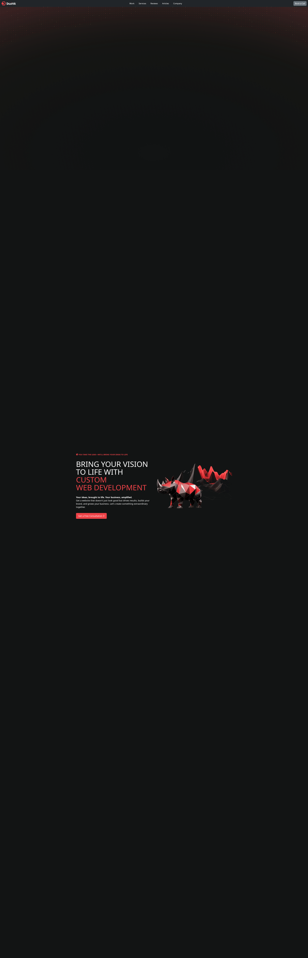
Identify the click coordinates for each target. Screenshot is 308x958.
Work (131, 3)
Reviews (154, 3)
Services (142, 3)
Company (177, 3)
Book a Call (300, 3)
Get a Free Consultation (90, 515)
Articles (165, 3)
